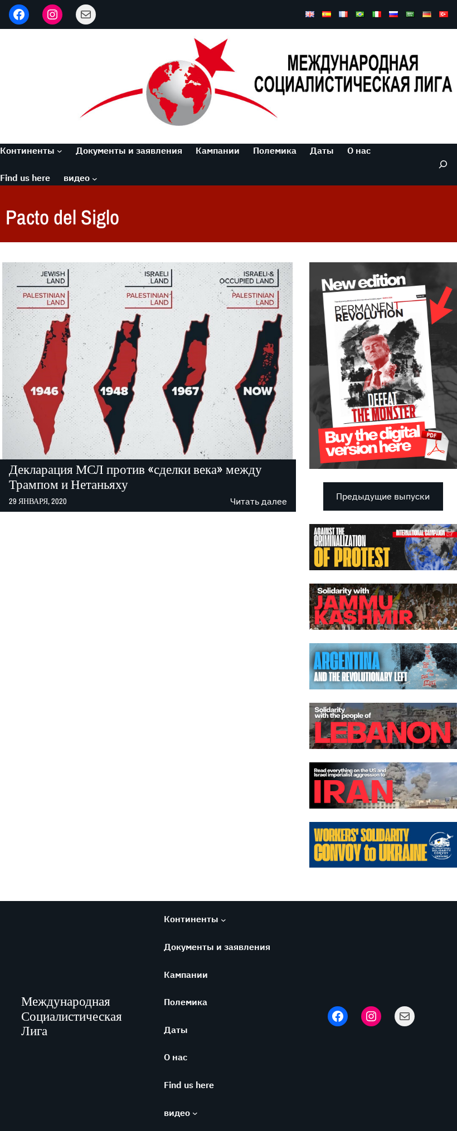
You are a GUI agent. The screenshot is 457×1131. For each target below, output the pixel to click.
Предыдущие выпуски (383, 496)
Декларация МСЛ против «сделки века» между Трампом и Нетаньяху (135, 477)
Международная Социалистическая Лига (71, 1015)
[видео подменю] (95, 178)
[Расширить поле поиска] (440, 164)
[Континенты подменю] (59, 151)
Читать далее (258, 502)
